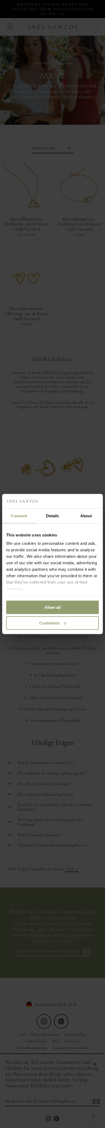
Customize (49, 622)
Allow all (52, 607)
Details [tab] (52, 515)
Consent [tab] (19, 515)
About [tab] (86, 515)
